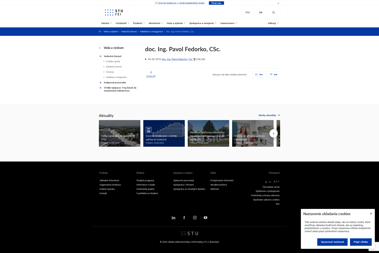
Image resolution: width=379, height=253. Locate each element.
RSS (278, 204)
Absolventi (154, 23)
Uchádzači (121, 23)
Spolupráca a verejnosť (201, 23)
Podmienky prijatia (145, 189)
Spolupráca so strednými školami (189, 189)
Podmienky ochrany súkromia (265, 195)
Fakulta (105, 23)
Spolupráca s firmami (183, 184)
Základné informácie (109, 180)
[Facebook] (184, 218)
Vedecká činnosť (129, 31)
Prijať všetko (361, 242)
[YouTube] (205, 218)
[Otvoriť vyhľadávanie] (273, 12)
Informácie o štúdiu (145, 184)
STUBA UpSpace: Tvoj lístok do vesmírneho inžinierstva (120, 89)
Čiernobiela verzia (271, 186)
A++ (276, 181)
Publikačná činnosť (114, 66)
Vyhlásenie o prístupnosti (268, 191)
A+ (270, 182)
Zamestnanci (227, 23)
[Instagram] (195, 218)
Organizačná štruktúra (110, 184)
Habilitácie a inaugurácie (151, 31)
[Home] (100, 31)
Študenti (137, 23)
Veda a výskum (175, 23)
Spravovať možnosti (332, 242)
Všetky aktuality (267, 115)
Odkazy (272, 23)
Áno (261, 74)
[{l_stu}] (189, 233)
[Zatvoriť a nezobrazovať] (278, 3)
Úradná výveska (107, 189)
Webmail (214, 189)
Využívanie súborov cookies (266, 199)
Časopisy (110, 72)
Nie (275, 74)
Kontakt (103, 193)
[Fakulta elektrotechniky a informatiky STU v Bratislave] (114, 12)
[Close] (370, 213)
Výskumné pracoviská (183, 180)
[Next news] (273, 133)
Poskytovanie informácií (221, 180)
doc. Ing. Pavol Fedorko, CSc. (177, 59)
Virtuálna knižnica (218, 184)
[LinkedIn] (173, 218)
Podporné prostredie (115, 82)
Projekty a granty (113, 61)
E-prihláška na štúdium (147, 193)
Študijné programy (145, 180)
